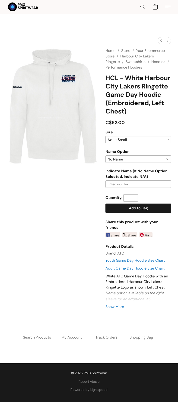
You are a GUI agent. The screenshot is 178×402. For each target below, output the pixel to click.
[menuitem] (161, 40)
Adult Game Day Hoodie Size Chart (135, 268)
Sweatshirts (136, 61)
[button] (23, 7)
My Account (71, 337)
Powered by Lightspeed (89, 390)
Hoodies (158, 61)
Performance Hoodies (123, 67)
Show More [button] (114, 306)
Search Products (37, 337)
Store (125, 50)
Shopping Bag (141, 337)
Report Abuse (89, 381)
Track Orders (106, 337)
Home (110, 50)
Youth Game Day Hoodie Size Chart (135, 260)
